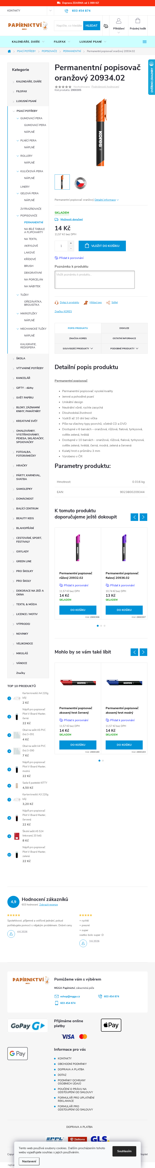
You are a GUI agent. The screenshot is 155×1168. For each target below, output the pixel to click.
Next (143, 517)
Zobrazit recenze (48, 904)
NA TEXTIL (30, 239)
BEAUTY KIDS (25, 518)
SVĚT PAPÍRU (24, 397)
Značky (20, 673)
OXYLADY (22, 551)
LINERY (24, 187)
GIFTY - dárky (24, 388)
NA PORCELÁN (33, 279)
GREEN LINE (23, 561)
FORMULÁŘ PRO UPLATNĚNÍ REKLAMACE (76, 1099)
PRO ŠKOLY (23, 581)
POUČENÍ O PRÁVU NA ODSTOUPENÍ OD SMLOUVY (75, 1090)
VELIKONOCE (24, 643)
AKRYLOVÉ (31, 246)
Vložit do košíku (105, 246)
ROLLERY (26, 156)
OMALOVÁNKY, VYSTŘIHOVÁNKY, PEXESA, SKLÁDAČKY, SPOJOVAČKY (30, 436)
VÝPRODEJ (23, 624)
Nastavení (29, 1161)
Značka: (63, 311)
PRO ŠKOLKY (24, 571)
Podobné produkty (122, 348)
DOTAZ (62, 1075)
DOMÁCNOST (25, 499)
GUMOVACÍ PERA (31, 118)
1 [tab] (98, 626)
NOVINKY (22, 634)
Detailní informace (105, 200)
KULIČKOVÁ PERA (31, 171)
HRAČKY (21, 465)
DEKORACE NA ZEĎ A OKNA (30, 592)
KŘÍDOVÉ (30, 259)
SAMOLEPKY (24, 489)
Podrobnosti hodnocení (105, 86)
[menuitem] (28, 42)
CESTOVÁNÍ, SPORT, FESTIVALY (29, 540)
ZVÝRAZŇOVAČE (30, 209)
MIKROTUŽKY (28, 313)
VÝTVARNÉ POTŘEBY (29, 368)
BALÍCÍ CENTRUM (27, 508)
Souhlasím (124, 1151)
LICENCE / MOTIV (27, 614)
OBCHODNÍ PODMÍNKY (72, 1064)
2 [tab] (101, 626)
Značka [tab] (78, 338)
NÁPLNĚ (29, 132)
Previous (134, 517)
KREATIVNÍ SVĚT (27, 421)
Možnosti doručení (71, 219)
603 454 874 (111, 996)
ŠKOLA (20, 358)
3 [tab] (104, 626)
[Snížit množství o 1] (71, 248)
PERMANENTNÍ (33, 222)
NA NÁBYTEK (32, 286)
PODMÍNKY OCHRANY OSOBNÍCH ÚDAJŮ (71, 1082)
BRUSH (28, 266)
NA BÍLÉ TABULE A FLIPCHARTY (34, 230)
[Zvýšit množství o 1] (71, 243)
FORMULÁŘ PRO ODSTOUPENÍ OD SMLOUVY (75, 1108)
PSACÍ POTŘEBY (27, 111)
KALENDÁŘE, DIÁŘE (29, 81)
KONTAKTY (13, 10)
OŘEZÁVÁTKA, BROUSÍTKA (33, 303)
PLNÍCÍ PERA (28, 140)
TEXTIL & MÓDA (26, 604)
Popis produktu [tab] (78, 328)
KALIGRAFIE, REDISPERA (28, 345)
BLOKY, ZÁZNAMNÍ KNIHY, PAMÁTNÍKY (28, 409)
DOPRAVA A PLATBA (71, 1069)
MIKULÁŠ (22, 653)
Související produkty (76, 348)
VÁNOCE (21, 663)
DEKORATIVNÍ (33, 273)
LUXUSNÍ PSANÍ (26, 101)
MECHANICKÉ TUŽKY (33, 329)
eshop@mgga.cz (70, 996)
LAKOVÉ (29, 252)
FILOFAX (21, 91)
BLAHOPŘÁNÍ (25, 528)
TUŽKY (24, 295)
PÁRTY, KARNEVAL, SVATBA (28, 477)
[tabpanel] (78, 573)
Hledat (92, 26)
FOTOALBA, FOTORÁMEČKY (26, 454)
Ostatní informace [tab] (124, 338)
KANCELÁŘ (23, 378)
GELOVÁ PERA (29, 193)
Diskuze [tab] (124, 328)
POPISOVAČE (28, 215)
